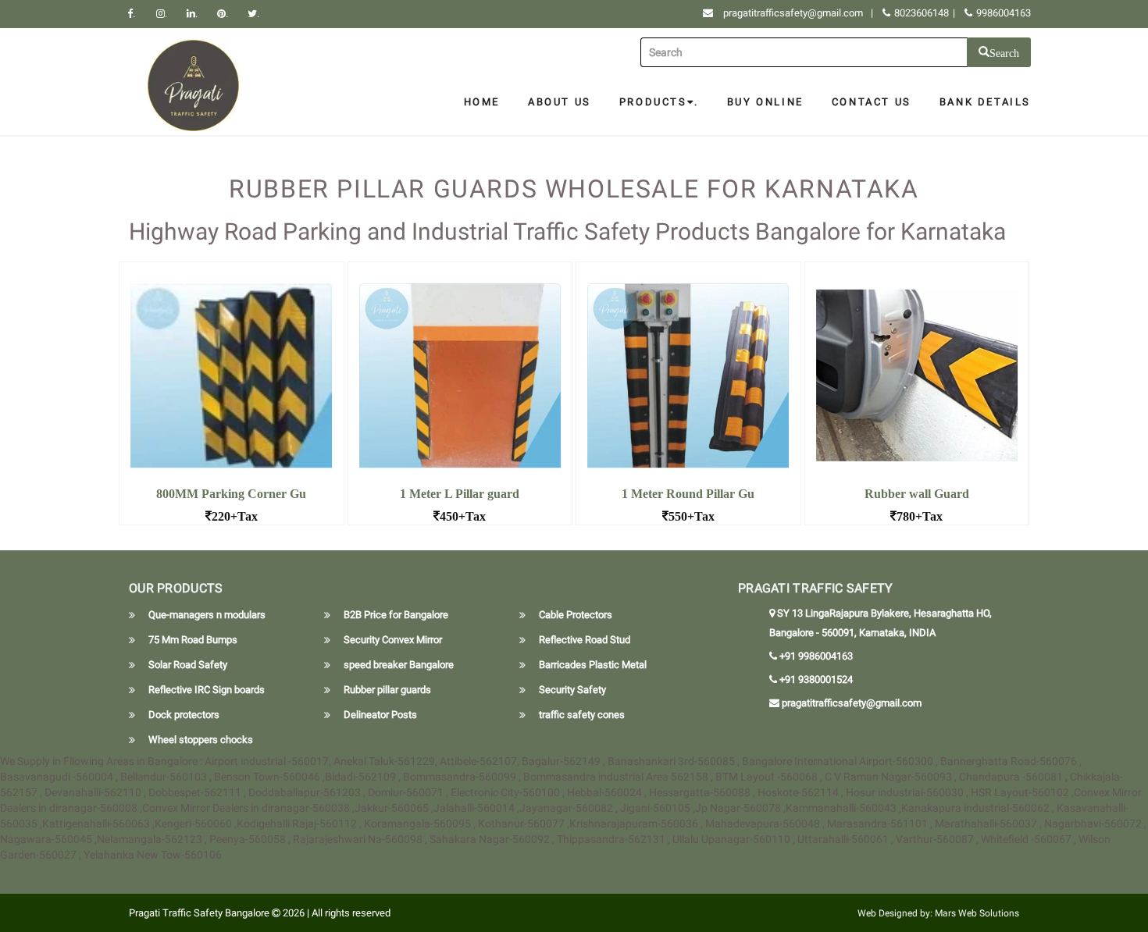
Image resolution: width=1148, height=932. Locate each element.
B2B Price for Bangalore (396, 615)
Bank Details (985, 102)
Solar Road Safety (187, 665)
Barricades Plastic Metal (593, 665)
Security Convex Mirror (393, 640)
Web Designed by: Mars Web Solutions (938, 913)
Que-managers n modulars (207, 615)
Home (482, 102)
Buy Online (765, 102)
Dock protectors (183, 714)
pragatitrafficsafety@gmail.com (793, 13)
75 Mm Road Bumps (192, 640)
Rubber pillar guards (387, 689)
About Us (559, 102)
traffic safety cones (582, 714)
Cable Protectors (575, 615)
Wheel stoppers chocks (200, 739)
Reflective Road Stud (584, 640)
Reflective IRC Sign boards (206, 689)
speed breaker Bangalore (399, 665)
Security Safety (572, 689)
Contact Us (871, 102)
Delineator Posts (380, 714)
